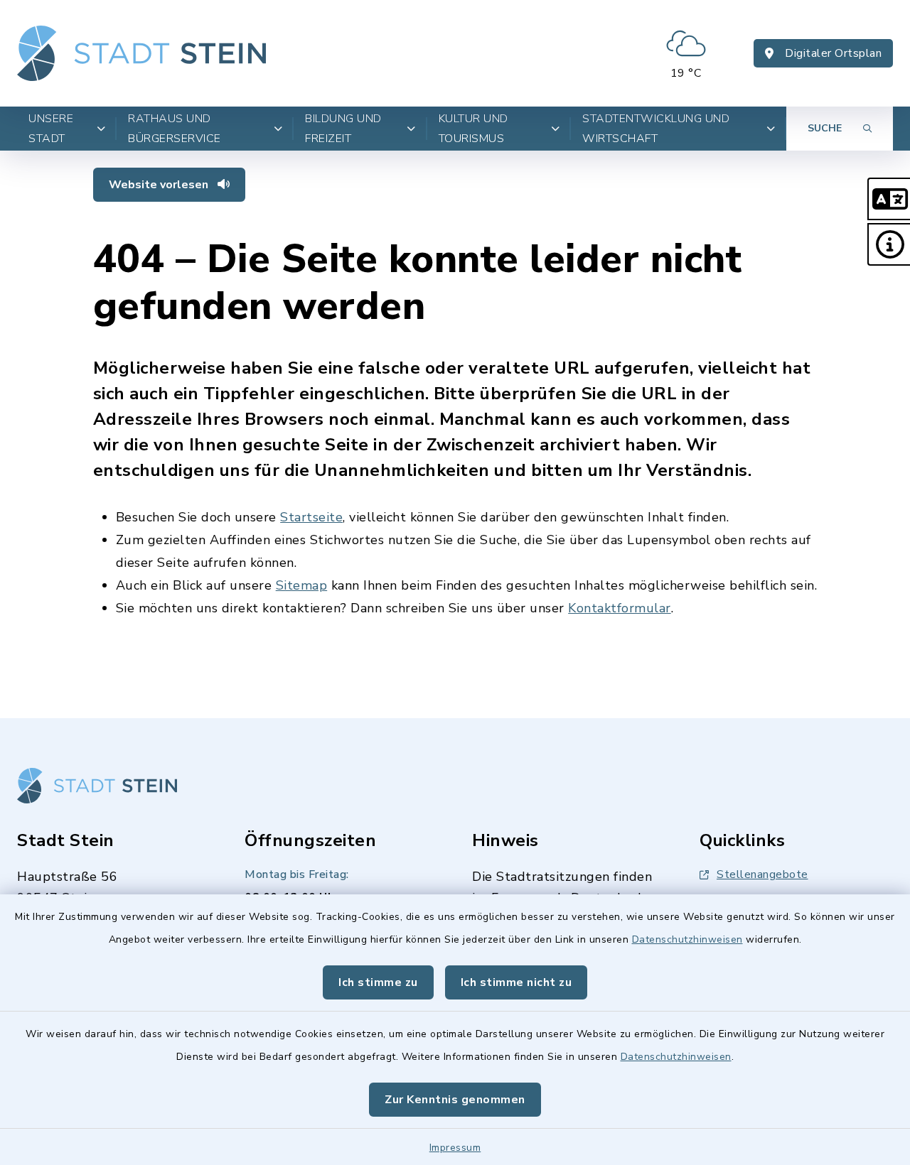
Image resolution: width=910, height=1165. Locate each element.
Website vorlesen (160, 185)
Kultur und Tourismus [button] (473, 128)
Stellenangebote (762, 874)
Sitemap (302, 585)
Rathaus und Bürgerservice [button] (174, 128)
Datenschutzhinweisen (687, 939)
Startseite (311, 517)
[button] (888, 199)
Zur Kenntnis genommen (455, 1099)
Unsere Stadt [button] (50, 128)
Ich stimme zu (378, 982)
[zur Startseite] (141, 53)
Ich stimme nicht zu (516, 982)
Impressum (455, 1147)
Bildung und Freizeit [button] (343, 128)
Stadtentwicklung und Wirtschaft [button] (655, 128)
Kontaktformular (619, 608)
